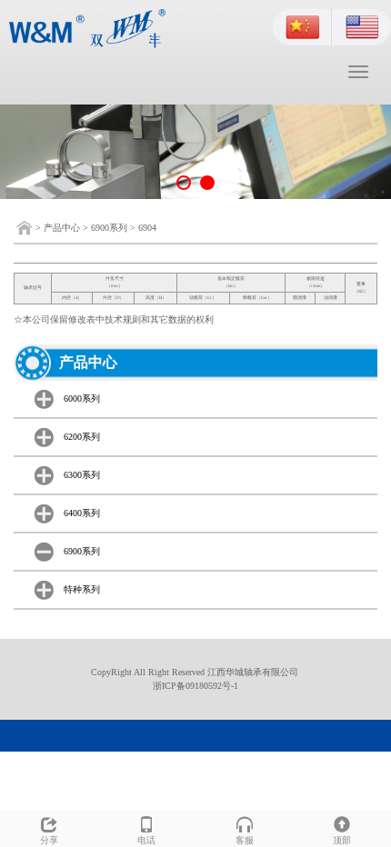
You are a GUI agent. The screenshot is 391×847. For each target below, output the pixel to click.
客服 (245, 840)
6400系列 (82, 513)
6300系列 (82, 475)
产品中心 (62, 228)
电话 (146, 840)
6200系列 (82, 437)
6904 (147, 228)
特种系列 (82, 589)
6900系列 (109, 228)
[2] (195, 152)
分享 (49, 840)
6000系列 (82, 399)
